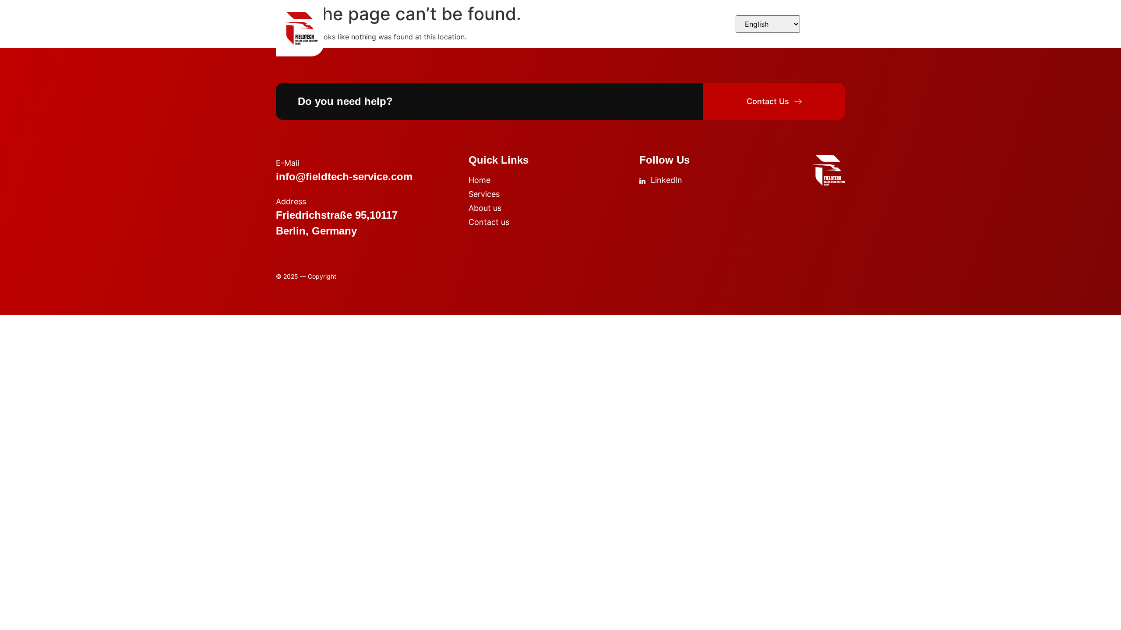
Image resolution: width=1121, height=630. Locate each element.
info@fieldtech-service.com (344, 176)
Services (461, 22)
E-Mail (287, 163)
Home (396, 22)
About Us (532, 22)
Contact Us (608, 22)
